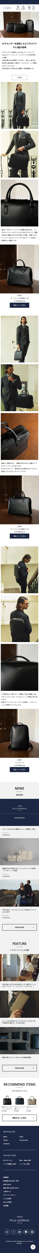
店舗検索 (5, 1177)
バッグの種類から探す (9, 1164)
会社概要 (5, 1205)
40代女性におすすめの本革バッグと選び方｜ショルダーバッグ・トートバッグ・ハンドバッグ (19, 985)
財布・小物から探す (25, 1160)
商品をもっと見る (19, 1118)
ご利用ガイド (7, 1191)
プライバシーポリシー (9, 1195)
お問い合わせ (7, 1184)
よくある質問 (7, 1198)
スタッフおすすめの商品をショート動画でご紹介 (19, 829)
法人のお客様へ (7, 1202)
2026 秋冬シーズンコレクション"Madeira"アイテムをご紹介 (19, 911)
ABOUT (5, 1140)
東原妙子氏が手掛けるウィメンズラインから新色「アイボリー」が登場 (19, 869)
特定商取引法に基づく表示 (11, 1181)
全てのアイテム (7, 1160)
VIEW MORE (19, 927)
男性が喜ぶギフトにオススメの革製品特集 (16, 1057)
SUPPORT (6, 1144)
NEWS (5, 1137)
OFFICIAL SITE (9, 1132)
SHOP (21, 1137)
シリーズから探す (25, 1164)
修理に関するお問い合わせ (11, 1188)
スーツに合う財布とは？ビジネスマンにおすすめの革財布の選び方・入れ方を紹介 (19, 1022)
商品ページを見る (19, 305)
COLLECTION (24, 1140)
